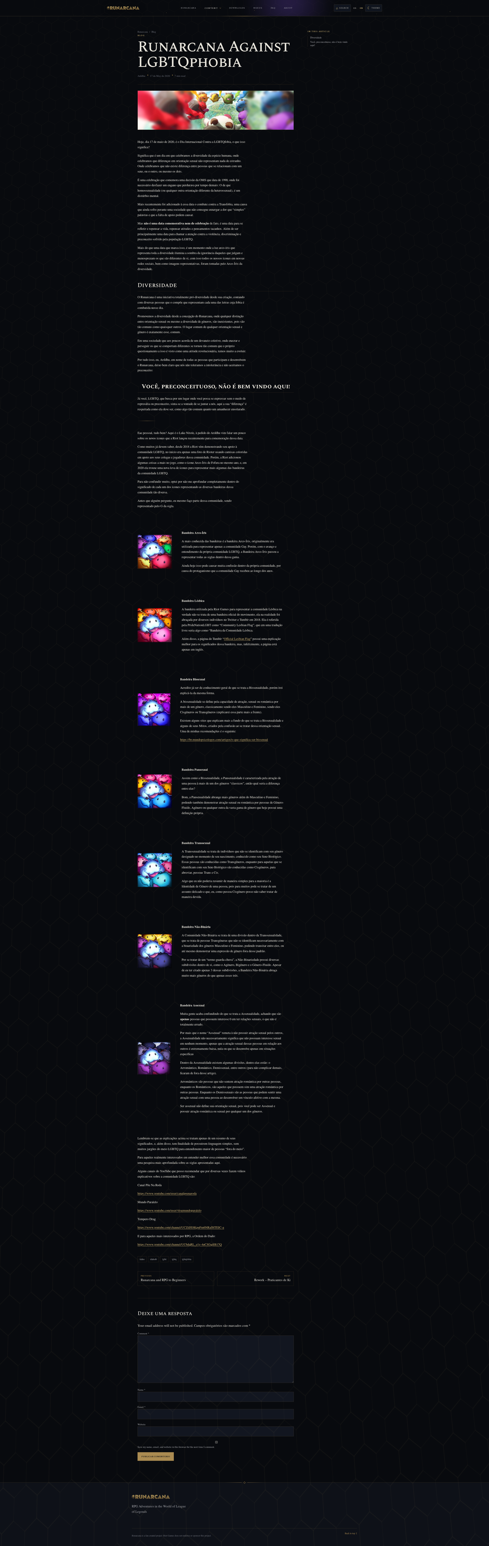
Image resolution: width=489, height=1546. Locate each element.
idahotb (153, 1259)
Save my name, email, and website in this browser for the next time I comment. (176, 1447)
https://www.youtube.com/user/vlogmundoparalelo (169, 1210)
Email (141, 1407)
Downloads (237, 8)
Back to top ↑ (351, 1533)
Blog (153, 31)
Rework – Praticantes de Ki (272, 1280)
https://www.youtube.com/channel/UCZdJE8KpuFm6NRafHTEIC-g (181, 1227)
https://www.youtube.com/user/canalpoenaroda (167, 1193)
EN (361, 8)
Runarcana (188, 8)
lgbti (164, 1259)
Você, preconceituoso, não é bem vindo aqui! (328, 43)
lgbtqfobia (186, 1259)
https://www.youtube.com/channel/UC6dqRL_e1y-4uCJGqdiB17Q (180, 1244)
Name (141, 1389)
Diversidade (316, 37)
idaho (142, 1259)
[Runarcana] (123, 8)
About (288, 8)
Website (142, 1424)
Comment (143, 1333)
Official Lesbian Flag (237, 638)
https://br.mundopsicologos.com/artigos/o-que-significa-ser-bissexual (224, 739)
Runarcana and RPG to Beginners (163, 1280)
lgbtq (174, 1259)
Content (211, 8)
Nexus (257, 8)
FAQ (273, 8)
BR (354, 8)
